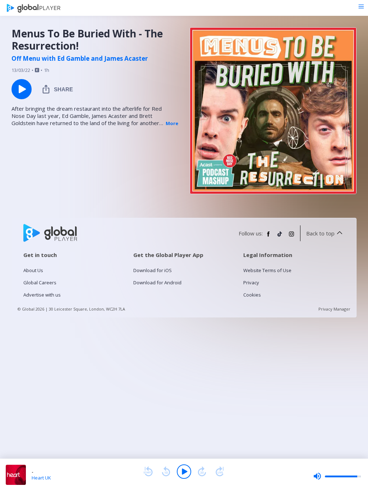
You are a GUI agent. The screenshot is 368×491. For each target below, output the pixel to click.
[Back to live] (220, 471)
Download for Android (157, 282)
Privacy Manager (334, 309)
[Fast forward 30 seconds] (202, 471)
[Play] (184, 471)
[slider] (337, 476)
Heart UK (41, 477)
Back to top (320, 233)
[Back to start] (148, 471)
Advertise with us (42, 295)
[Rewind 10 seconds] (166, 471)
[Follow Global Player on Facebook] (268, 237)
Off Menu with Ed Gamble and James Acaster (80, 59)
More (172, 123)
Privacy (251, 282)
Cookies (252, 295)
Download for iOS (152, 270)
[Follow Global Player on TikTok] (280, 237)
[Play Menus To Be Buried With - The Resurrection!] (22, 89)
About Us (33, 270)
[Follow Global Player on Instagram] (291, 237)
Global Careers (39, 282)
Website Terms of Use (267, 270)
